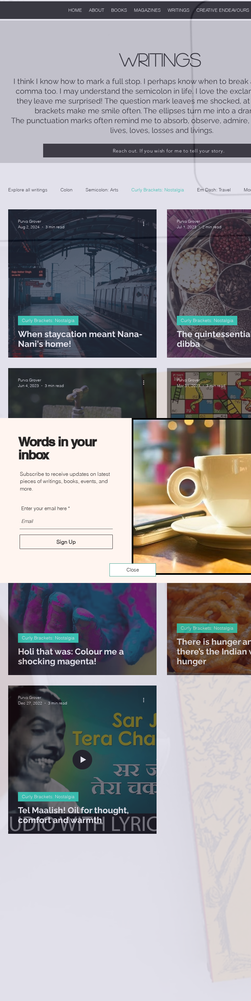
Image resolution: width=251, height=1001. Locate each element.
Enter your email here (44, 508)
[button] (132, 569)
